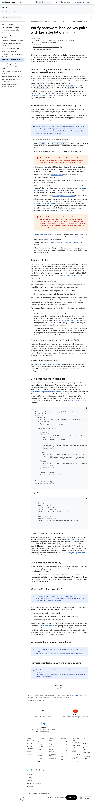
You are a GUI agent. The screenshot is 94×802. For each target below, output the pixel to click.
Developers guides (75, 750)
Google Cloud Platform (34, 783)
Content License (77, 695)
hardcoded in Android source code (67, 321)
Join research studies (87, 757)
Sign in (89, 2)
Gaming (40, 742)
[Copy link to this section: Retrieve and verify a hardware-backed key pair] (83, 106)
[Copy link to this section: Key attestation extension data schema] (73, 642)
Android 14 (63, 751)
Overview (5, 12)
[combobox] (44, 2)
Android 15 (63, 748)
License (35, 793)
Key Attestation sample (45, 235)
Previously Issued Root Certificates (44, 281)
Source (29, 754)
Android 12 (63, 757)
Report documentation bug (87, 748)
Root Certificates (38, 279)
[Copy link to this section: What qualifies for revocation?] (64, 589)
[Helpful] (84, 21)
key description (68, 85)
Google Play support (86, 753)
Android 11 (63, 759)
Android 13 (63, 754)
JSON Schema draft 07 (79, 401)
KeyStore (42, 143)
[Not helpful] (86, 21)
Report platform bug (86, 742)
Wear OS (52, 747)
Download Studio (75, 758)
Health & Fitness (40, 750)
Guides (16, 12)
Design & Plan (47, 21)
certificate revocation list (72, 539)
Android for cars (52, 754)
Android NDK (75, 762)
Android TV (52, 758)
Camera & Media (41, 754)
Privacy (40, 758)
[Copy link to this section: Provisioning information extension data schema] (83, 663)
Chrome (29, 778)
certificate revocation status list (41, 96)
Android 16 (63, 745)
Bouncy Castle (78, 235)
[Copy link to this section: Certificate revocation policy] (63, 563)
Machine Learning (40, 745)
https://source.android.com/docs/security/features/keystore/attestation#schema (60, 654)
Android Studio (80, 2)
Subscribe (71, 797)
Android (29, 744)
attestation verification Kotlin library (48, 364)
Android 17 (63, 742)
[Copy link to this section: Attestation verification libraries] (60, 361)
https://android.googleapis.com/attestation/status (47, 392)
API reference (76, 754)
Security (5, 7)
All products (30, 786)
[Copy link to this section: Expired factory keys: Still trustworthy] (65, 533)
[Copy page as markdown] (71, 32)
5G (39, 761)
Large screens (53, 744)
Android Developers (36, 21)
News (28, 757)
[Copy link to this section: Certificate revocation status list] (66, 379)
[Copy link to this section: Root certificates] (51, 260)
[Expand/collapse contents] (41, 38)
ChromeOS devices (52, 750)
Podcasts (29, 763)
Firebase (29, 780)
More (21, 2)
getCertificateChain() (60, 143)
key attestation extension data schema (65, 242)
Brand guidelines (44, 793)
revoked (64, 287)
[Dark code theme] (87, 408)
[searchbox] (12, 17)
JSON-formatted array (74, 275)
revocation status (57, 175)
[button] (12, 37)
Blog (28, 760)
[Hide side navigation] (22, 799)
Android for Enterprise (30, 747)
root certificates (55, 133)
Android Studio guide (76, 746)
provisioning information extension (63, 196)
